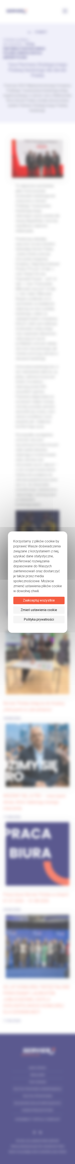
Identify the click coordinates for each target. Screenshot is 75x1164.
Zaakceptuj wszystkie (39, 600)
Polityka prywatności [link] (39, 619)
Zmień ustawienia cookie (39, 610)
